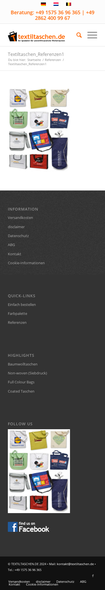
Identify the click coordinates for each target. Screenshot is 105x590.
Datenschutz (18, 235)
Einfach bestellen (22, 304)
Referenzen (17, 322)
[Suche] (76, 35)
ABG (11, 244)
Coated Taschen (21, 391)
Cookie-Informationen (26, 262)
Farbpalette (17, 313)
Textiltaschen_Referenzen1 (36, 54)
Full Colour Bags (21, 381)
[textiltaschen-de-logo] (43, 35)
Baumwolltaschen (23, 364)
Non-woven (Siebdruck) (27, 373)
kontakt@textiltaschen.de (75, 564)
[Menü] (89, 35)
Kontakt (14, 253)
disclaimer (16, 226)
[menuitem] (76, 35)
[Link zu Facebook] (93, 576)
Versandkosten (20, 217)
